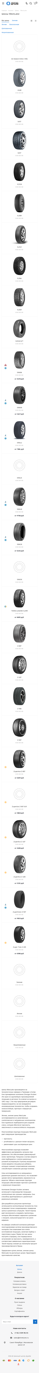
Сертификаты (19, 1311)
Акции (19, 1293)
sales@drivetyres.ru (21, 1338)
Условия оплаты (19, 1281)
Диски (19, 1272)
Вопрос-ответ (19, 1290)
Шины (19, 1269)
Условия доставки (19, 1284)
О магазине (19, 1298)
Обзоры (20, 1308)
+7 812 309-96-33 (21, 1333)
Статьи (19, 1305)
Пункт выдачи (19, 1302)
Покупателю (19, 1277)
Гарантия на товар (19, 1287)
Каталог (19, 1265)
